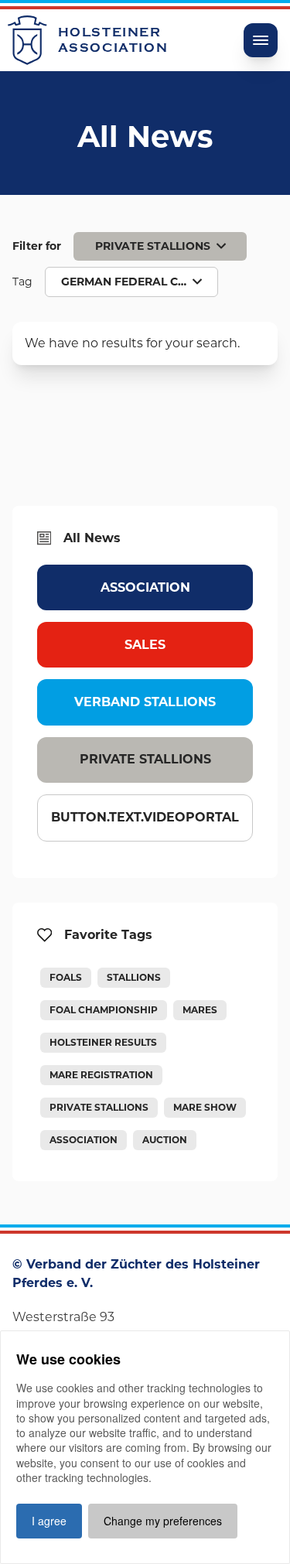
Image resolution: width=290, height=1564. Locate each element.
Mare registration (101, 1075)
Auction (164, 1140)
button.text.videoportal (145, 817)
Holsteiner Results (103, 1042)
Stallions (134, 977)
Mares (200, 1010)
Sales (145, 644)
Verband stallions (145, 702)
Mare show (205, 1107)
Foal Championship (103, 1010)
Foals (65, 977)
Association (145, 587)
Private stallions (145, 759)
